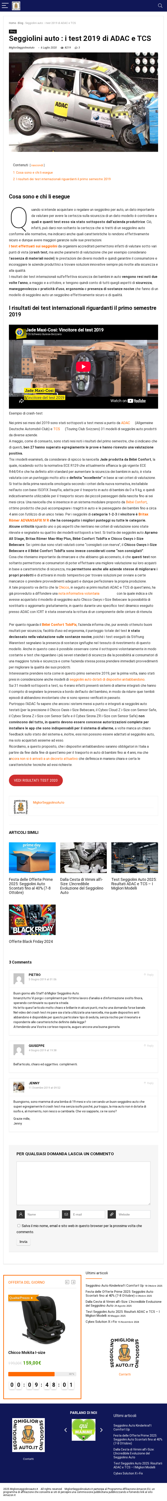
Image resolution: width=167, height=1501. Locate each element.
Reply (150, 974)
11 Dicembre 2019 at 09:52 (44, 1087)
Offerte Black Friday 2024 (31, 941)
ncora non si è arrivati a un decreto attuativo (45, 759)
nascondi (37, 165)
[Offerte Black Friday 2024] (32, 907)
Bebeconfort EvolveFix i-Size (47, 1352)
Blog (20, 23)
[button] (65, 1430)
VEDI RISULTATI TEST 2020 (36, 780)
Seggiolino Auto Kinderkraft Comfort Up (115, 1286)
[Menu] (5, 6)
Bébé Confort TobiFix (59, 625)
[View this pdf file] (133, 423)
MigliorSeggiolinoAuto (22, 47)
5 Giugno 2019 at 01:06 (43, 979)
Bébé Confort (136, 502)
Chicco (64, 587)
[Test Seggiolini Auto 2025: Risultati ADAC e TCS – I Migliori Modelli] (134, 845)
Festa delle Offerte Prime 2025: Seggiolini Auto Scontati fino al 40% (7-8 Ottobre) (31, 886)
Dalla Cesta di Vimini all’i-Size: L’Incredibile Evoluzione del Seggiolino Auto (81, 886)
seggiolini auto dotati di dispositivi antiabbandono (107, 679)
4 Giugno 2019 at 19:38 (43, 1050)
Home (12, 23)
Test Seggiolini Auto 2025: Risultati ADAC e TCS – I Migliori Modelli (134, 883)
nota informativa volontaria (79, 593)
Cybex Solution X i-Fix (101, 1322)
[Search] (160, 6)
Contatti (125, 1374)
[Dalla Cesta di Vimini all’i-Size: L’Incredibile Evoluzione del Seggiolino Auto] (83, 845)
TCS (57, 429)
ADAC (126, 423)
